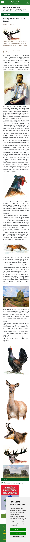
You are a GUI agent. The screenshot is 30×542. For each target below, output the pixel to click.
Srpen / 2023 (5, 10)
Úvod (4, 9)
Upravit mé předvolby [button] (18, 536)
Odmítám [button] (18, 533)
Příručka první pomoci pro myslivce (12, 483)
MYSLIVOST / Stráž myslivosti (16, 9)
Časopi (7, 9)
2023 (24, 9)
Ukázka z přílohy (4, 513)
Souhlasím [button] (18, 529)
